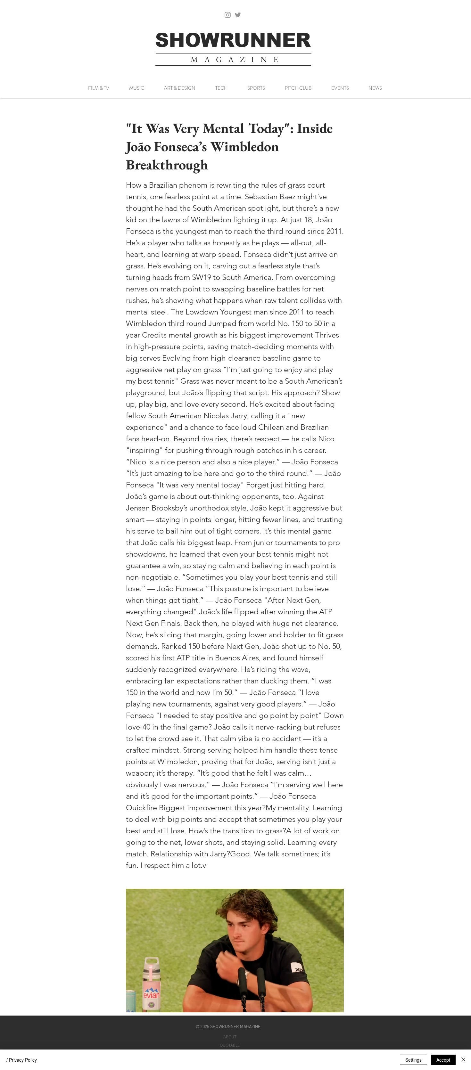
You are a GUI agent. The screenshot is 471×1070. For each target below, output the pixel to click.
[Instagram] (228, 15)
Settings (413, 1060)
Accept (443, 1060)
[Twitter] (238, 15)
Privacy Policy (23, 1060)
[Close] (463, 1060)
